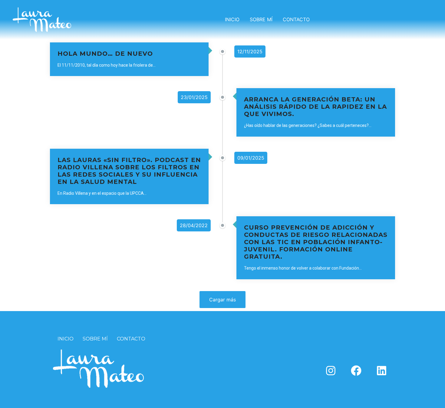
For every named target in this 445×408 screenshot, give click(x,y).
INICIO (232, 19)
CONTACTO (296, 19)
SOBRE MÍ (261, 19)
